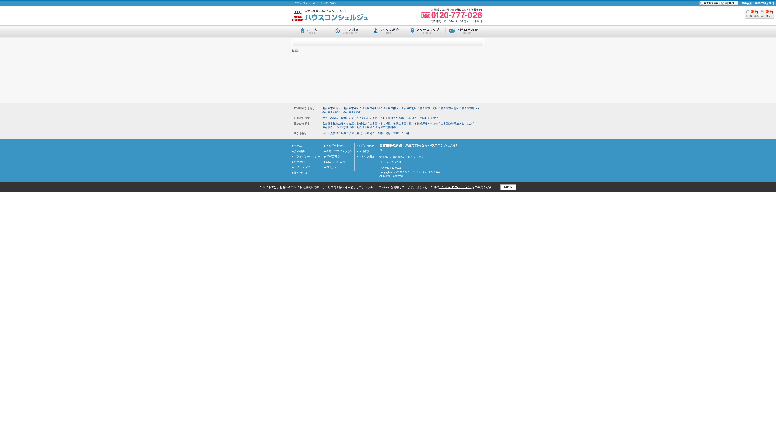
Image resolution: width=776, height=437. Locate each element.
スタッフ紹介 (366, 156)
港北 (359, 133)
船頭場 (400, 117)
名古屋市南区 (391, 108)
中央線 (434, 123)
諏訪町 (366, 117)
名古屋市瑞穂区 (331, 111)
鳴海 (343, 133)
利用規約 (299, 161)
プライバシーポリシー (307, 156)
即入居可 (331, 167)
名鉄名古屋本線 (402, 123)
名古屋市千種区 (429, 108)
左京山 (397, 133)
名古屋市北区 (409, 108)
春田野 (355, 117)
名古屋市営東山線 (332, 123)
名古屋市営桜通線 (356, 123)
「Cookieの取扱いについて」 (455, 187)
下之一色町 (378, 117)
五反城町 (422, 117)
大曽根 (334, 133)
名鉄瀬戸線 (420, 123)
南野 (390, 117)
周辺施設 (364, 151)
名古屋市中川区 (371, 108)
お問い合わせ (366, 145)
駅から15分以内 (335, 161)
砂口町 (410, 117)
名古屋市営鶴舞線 (385, 127)
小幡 (406, 133)
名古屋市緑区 (351, 108)
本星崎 (368, 133)
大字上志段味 (330, 117)
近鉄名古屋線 (364, 127)
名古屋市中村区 (450, 108)
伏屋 (351, 133)
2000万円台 (333, 156)
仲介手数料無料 (335, 145)
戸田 (325, 133)
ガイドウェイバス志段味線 (338, 127)
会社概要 (299, 151)
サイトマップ (302, 167)
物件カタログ (302, 172)
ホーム (298, 145)
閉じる (508, 187)
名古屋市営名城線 (380, 123)
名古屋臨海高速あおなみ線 (456, 123)
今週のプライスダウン (339, 151)
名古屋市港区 (469, 108)
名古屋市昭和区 (352, 111)
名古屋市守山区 (331, 108)
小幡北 (434, 117)
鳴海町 (345, 117)
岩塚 (388, 133)
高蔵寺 (379, 133)
